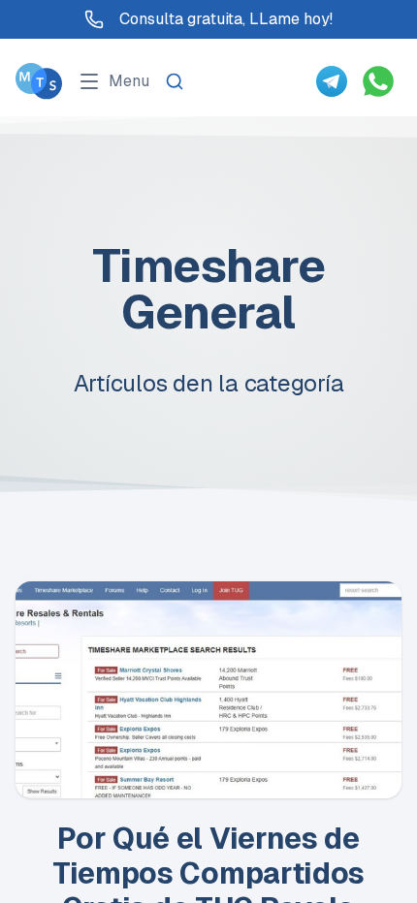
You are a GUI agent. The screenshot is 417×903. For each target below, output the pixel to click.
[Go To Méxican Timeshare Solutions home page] (39, 81)
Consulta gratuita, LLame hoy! (226, 19)
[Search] (174, 81)
